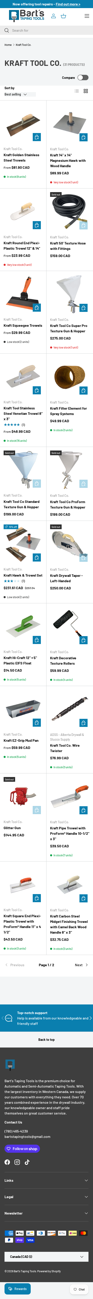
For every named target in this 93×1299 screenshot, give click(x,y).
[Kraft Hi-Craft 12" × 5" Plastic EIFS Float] (23, 626)
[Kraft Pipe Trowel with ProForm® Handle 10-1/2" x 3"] (69, 796)
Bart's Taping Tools (25, 1271)
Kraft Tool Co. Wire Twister (65, 748)
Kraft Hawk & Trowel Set (23, 575)
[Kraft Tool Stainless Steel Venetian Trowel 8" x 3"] (23, 376)
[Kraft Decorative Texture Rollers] (69, 626)
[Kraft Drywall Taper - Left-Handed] (69, 544)
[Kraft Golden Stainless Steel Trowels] (23, 123)
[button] (63, 16)
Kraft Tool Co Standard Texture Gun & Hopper (22, 504)
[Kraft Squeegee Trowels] (23, 294)
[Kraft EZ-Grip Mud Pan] (23, 709)
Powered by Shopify (49, 1271)
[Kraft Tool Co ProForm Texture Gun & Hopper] (69, 470)
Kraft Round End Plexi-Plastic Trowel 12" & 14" (22, 245)
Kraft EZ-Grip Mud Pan (21, 740)
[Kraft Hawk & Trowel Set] (23, 543)
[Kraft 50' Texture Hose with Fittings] (69, 211)
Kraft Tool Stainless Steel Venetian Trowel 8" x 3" (23, 413)
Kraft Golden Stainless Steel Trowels (21, 157)
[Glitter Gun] (23, 796)
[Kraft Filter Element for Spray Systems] (69, 376)
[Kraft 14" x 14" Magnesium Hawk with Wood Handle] (69, 123)
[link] (19, 965)
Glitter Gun (12, 828)
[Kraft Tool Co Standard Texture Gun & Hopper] (23, 470)
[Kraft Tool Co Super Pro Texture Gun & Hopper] (69, 294)
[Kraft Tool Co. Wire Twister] (69, 709)
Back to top (46, 1039)
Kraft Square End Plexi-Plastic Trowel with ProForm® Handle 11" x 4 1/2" (22, 924)
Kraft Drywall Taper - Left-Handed (66, 578)
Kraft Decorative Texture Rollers (63, 660)
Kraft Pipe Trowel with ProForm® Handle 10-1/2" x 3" (69, 833)
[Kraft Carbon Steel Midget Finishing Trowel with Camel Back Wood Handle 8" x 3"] (69, 884)
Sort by (9, 88)
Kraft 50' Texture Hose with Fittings (68, 246)
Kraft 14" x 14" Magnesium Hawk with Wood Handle (68, 160)
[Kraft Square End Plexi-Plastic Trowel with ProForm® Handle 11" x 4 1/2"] (23, 884)
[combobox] (46, 30)
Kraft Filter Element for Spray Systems (68, 411)
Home (8, 44)
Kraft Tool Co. (23, 44)
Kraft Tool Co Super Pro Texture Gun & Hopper (68, 328)
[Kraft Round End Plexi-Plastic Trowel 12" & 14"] (23, 211)
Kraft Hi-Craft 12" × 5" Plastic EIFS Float (20, 660)
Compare (68, 78)
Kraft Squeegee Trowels (23, 325)
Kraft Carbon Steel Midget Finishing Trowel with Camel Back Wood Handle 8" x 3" (69, 924)
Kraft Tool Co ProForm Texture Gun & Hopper (67, 504)
